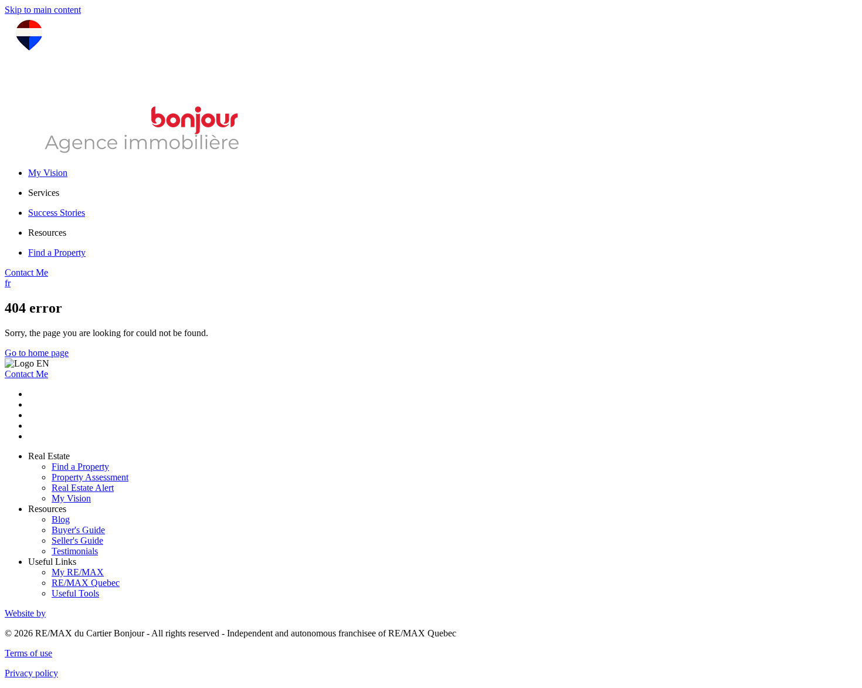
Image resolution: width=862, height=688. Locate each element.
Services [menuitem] (43, 193)
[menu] (442, 193)
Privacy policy (31, 673)
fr (8, 283)
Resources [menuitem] (47, 233)
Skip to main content (43, 10)
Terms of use (28, 653)
